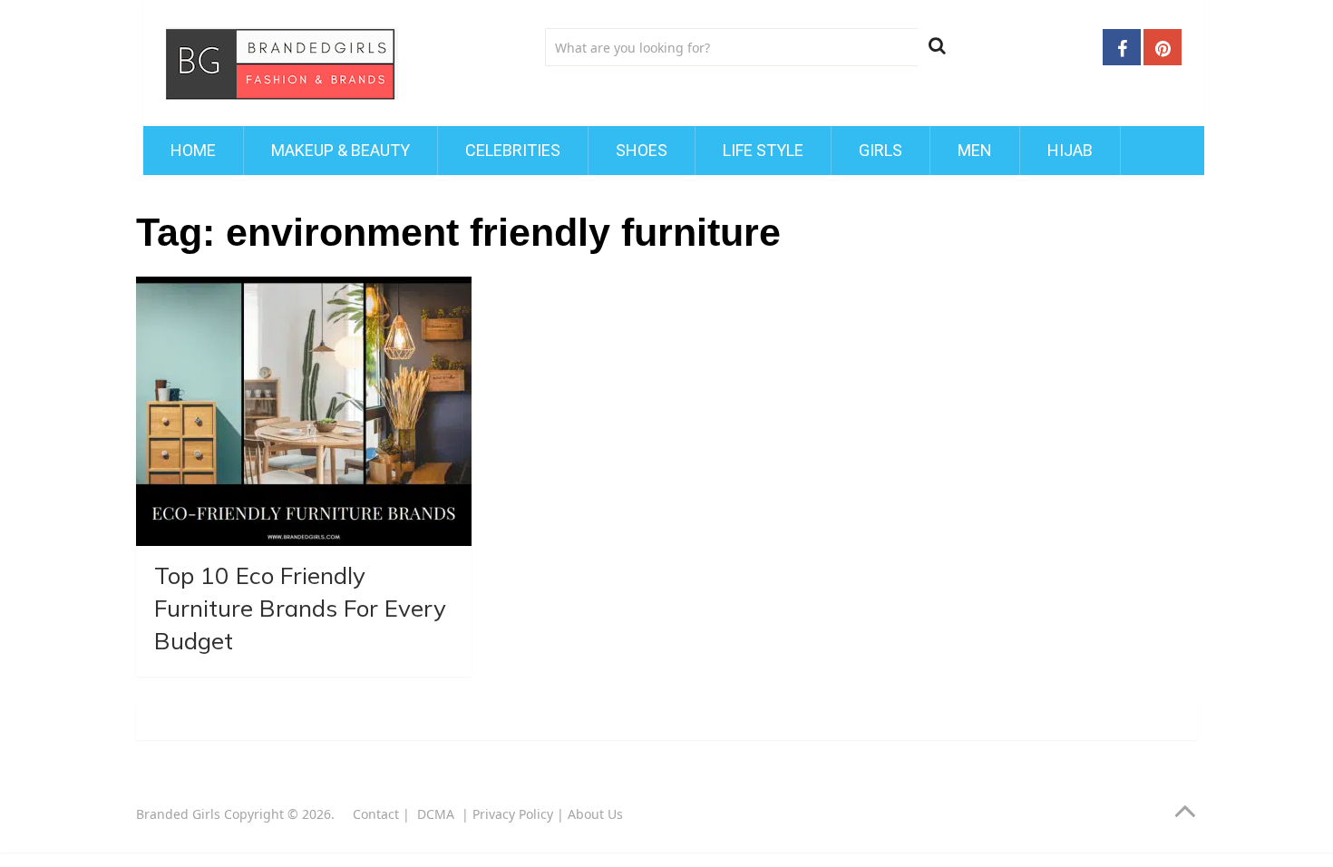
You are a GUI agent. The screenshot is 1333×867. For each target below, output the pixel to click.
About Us (595, 814)
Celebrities (512, 150)
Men (975, 150)
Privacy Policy (512, 814)
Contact (376, 814)
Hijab (1070, 150)
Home (193, 150)
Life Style (763, 150)
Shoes (641, 150)
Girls (880, 150)
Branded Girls (178, 814)
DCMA (437, 814)
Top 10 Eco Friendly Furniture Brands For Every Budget (300, 608)
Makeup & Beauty (340, 150)
